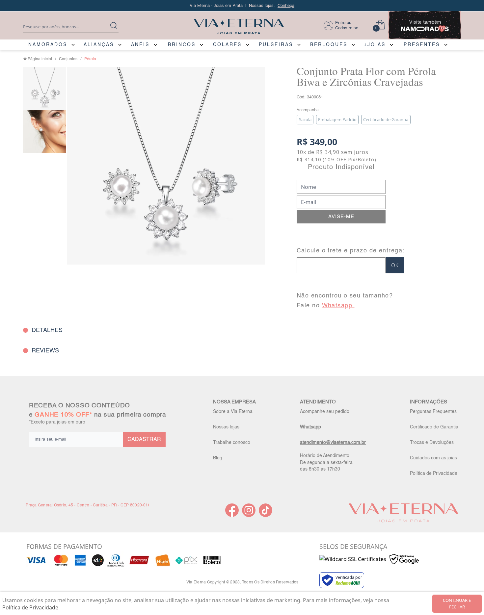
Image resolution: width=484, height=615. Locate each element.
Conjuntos (68, 59)
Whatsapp (310, 427)
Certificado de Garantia (434, 427)
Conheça (286, 6)
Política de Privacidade (433, 473)
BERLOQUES (328, 44)
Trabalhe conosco (231, 442)
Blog (217, 458)
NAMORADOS (47, 44)
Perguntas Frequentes (433, 411)
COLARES (227, 44)
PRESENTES (422, 44)
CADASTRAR (144, 439)
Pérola (90, 59)
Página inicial (40, 59)
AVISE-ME (341, 216)
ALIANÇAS (99, 44)
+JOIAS (375, 44)
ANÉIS (140, 44)
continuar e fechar (457, 603)
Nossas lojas (226, 427)
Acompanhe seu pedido (324, 411)
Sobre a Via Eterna (233, 411)
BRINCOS (182, 44)
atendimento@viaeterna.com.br (333, 442)
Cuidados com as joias (433, 458)
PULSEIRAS (276, 44)
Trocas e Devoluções (432, 442)
